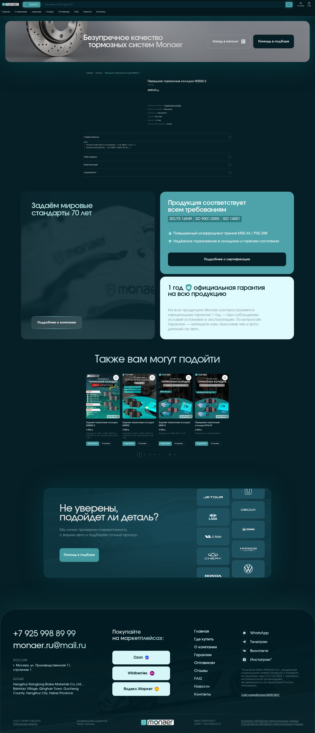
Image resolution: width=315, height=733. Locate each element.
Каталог (99, 73)
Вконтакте (259, 651)
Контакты (100, 12)
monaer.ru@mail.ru (49, 645)
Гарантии (36, 12)
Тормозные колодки (172, 105)
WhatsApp (259, 633)
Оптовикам (63, 12)
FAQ (76, 12)
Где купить (204, 639)
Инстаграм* (261, 660)
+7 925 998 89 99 (44, 634)
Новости (87, 12)
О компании (21, 12)
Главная (6, 12)
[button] (300, 4)
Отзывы (49, 12)
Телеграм (258, 642)
